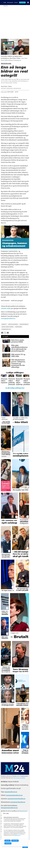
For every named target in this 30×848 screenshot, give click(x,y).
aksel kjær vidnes (7, 326)
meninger (18, 326)
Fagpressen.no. (17, 835)
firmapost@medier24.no (9, 808)
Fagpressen (23, 811)
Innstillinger (25, 847)
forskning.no (6, 329)
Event (16, 2)
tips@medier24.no (11, 792)
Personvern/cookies (19, 778)
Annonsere (10, 2)
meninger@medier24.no (8, 318)
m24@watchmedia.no (17, 802)
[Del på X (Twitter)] (5, 333)
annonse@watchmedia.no (16, 798)
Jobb (4, 2)
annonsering (24, 324)
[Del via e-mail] (7, 333)
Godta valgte (14, 840)
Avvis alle (7, 840)
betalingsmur (13, 324)
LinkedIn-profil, (5, 308)
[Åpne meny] (28, 2)
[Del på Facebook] (2, 333)
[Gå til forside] (1, 2)
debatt (4, 324)
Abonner (22, 2)
